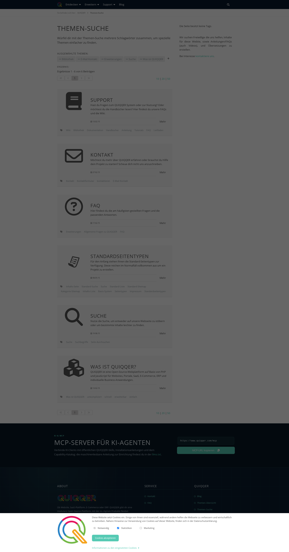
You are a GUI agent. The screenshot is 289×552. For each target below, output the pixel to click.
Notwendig (103, 527)
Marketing (149, 527)
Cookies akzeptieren (105, 537)
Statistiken (126, 527)
